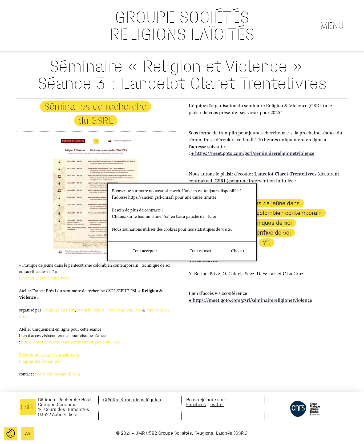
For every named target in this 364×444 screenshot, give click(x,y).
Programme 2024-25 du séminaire (49, 355)
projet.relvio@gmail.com (57, 374)
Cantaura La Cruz (58, 310)
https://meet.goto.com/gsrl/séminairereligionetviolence (71, 342)
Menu (332, 25)
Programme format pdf (40, 361)
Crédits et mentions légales (132, 399)
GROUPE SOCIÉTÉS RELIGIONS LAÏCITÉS (182, 25)
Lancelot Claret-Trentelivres (44, 278)
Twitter (217, 404)
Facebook (196, 404)
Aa (27, 433)
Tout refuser (200, 251)
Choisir (237, 251)
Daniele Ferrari (90, 310)
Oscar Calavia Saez (124, 310)
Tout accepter (145, 251)
